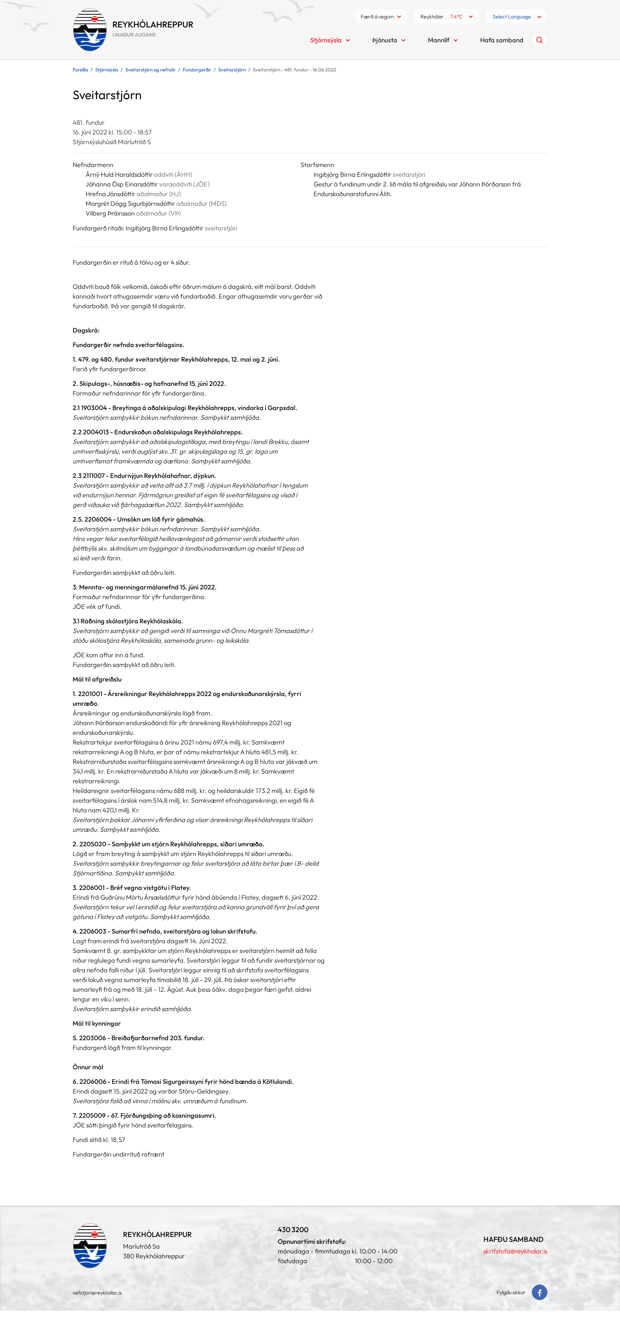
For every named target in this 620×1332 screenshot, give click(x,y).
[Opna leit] (539, 40)
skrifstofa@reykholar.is (515, 1251)
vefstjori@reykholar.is (97, 1292)
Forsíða (80, 70)
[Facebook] (539, 1292)
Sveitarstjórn (232, 70)
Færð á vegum (377, 16)
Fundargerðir (197, 70)
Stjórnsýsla (106, 70)
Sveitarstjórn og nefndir (150, 70)
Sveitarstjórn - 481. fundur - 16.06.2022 (294, 70)
